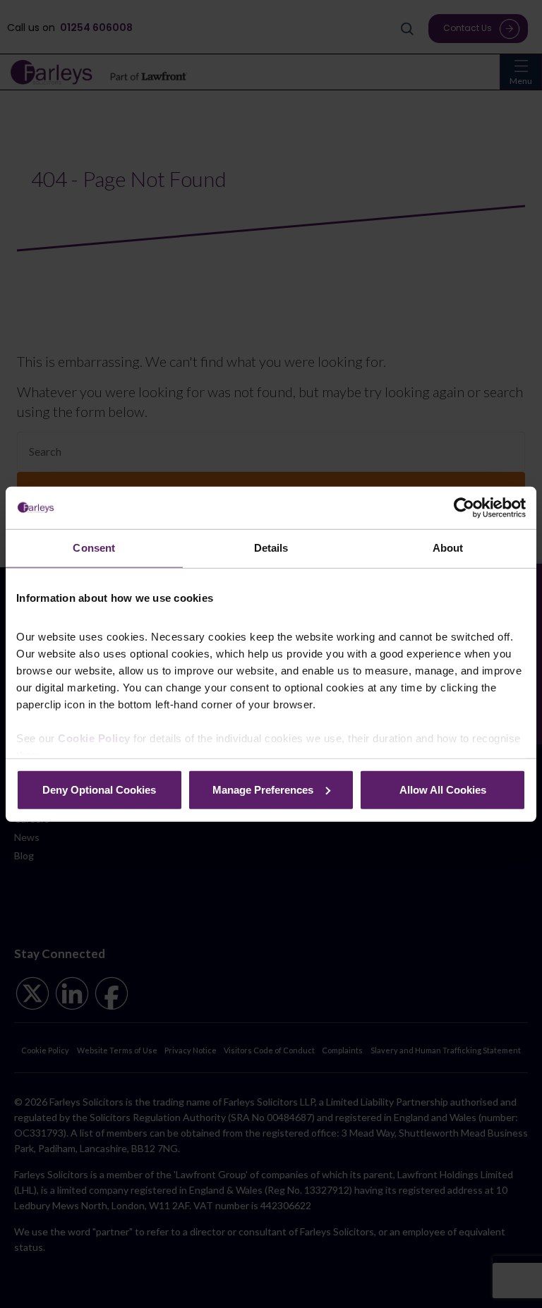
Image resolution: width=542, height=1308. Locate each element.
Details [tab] (271, 548)
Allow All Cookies (442, 789)
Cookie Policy (94, 738)
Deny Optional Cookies (99, 789)
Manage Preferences (262, 789)
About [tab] (448, 548)
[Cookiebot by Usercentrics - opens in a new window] (464, 508)
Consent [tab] (94, 548)
